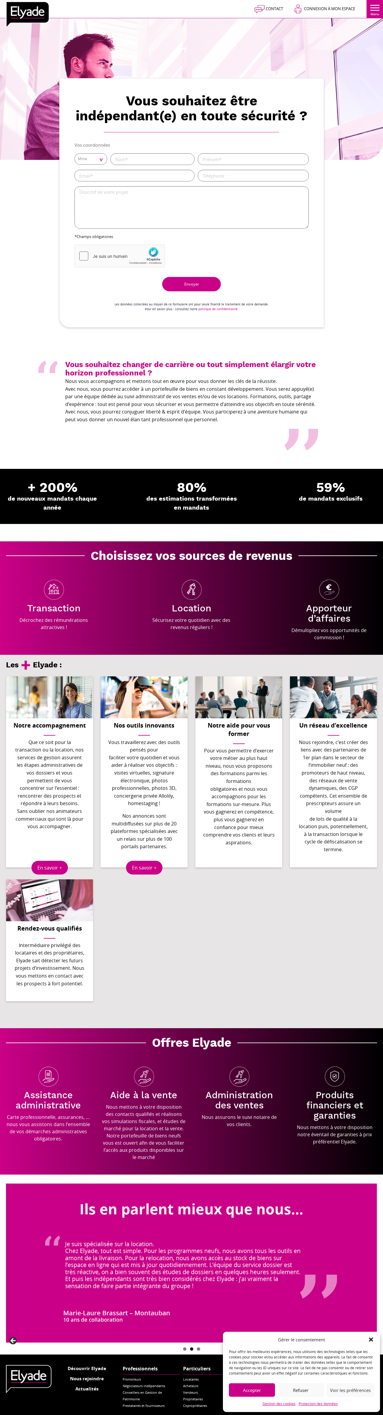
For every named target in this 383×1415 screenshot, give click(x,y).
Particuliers (197, 1368)
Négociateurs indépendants (144, 1386)
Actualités (86, 1389)
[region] (191, 1263)
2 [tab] (191, 1349)
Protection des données (318, 1403)
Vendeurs (190, 1392)
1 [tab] (184, 1349)
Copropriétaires (195, 1405)
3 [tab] (198, 1349)
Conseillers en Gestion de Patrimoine (142, 1395)
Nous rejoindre (87, 1378)
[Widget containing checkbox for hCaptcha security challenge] (120, 256)
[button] (371, 1340)
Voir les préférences (350, 1390)
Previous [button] (13, 1341)
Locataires (191, 1379)
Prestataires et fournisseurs (144, 1405)
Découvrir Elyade (87, 1368)
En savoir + (49, 867)
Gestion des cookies (279, 1403)
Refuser (300, 1390)
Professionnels (140, 1368)
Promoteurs (132, 1379)
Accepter (252, 1390)
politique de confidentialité (218, 309)
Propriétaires (193, 1399)
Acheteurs (190, 1386)
